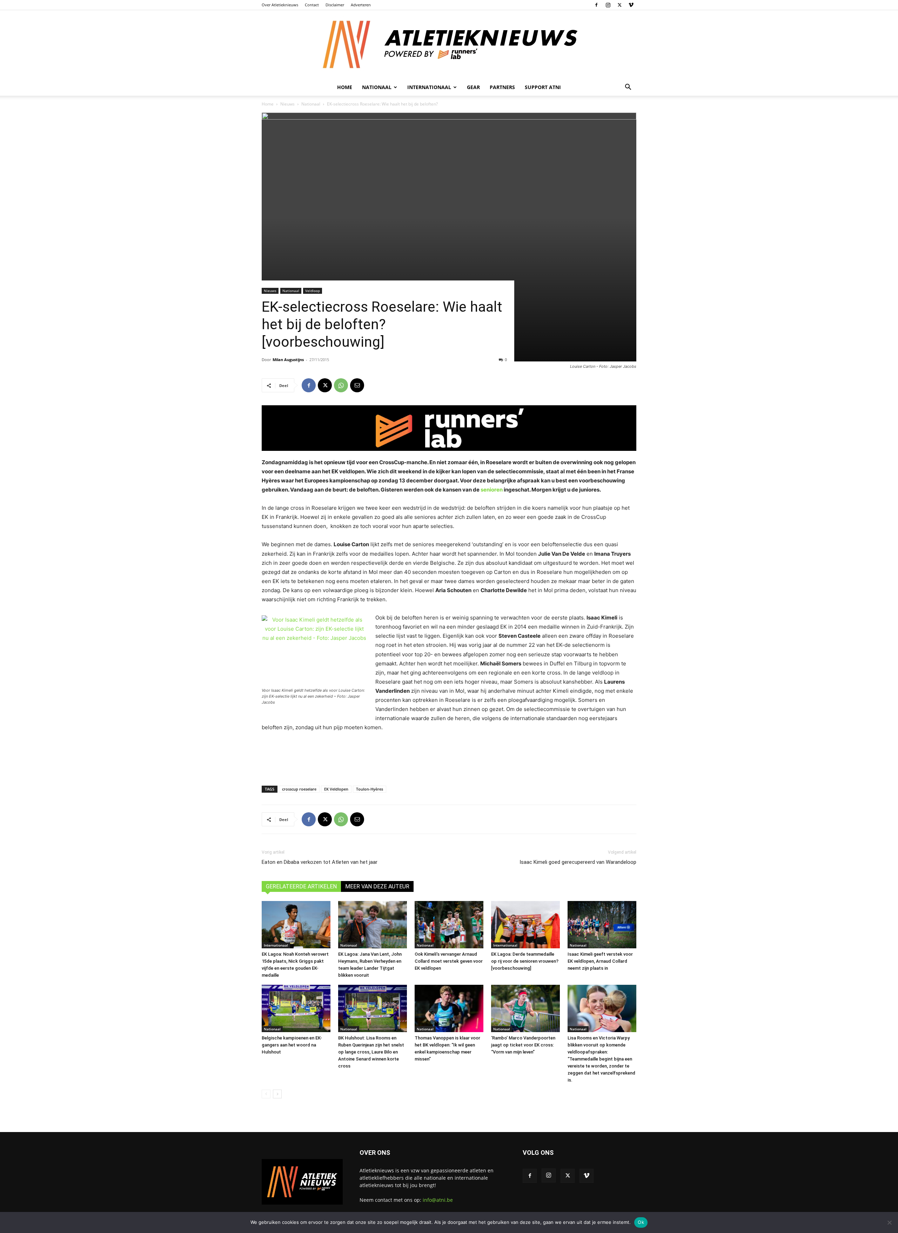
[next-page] (277, 1094)
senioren (492, 489)
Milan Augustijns (288, 359)
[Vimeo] (631, 5)
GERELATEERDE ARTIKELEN (301, 886)
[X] (619, 5)
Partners (502, 87)
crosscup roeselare (299, 789)
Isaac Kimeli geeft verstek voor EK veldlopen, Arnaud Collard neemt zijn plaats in (600, 961)
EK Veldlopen (336, 789)
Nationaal (310, 104)
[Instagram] (608, 5)
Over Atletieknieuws (280, 4)
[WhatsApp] (341, 385)
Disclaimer (335, 4)
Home (344, 87)
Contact (312, 4)
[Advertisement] (449, 757)
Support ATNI (543, 87)
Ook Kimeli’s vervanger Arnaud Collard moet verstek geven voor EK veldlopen (449, 961)
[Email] (357, 385)
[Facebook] (596, 5)
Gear (473, 87)
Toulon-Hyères (369, 789)
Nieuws (287, 104)
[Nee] (889, 1222)
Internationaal (276, 945)
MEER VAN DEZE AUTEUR (377, 886)
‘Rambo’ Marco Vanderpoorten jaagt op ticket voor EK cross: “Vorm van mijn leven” (523, 1045)
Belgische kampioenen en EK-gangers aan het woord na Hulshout (292, 1045)
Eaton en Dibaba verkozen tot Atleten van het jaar (319, 862)
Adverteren (361, 4)
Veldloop (312, 290)
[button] (627, 87)
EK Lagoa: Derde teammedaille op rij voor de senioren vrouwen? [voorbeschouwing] (524, 961)
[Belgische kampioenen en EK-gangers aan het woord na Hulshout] (296, 1008)
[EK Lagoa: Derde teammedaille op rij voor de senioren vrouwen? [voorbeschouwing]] (525, 924)
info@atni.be (438, 1200)
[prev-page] (266, 1094)
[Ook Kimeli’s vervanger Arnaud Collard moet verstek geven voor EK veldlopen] (449, 924)
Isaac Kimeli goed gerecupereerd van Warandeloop (578, 862)
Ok (641, 1222)
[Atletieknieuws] (449, 44)
